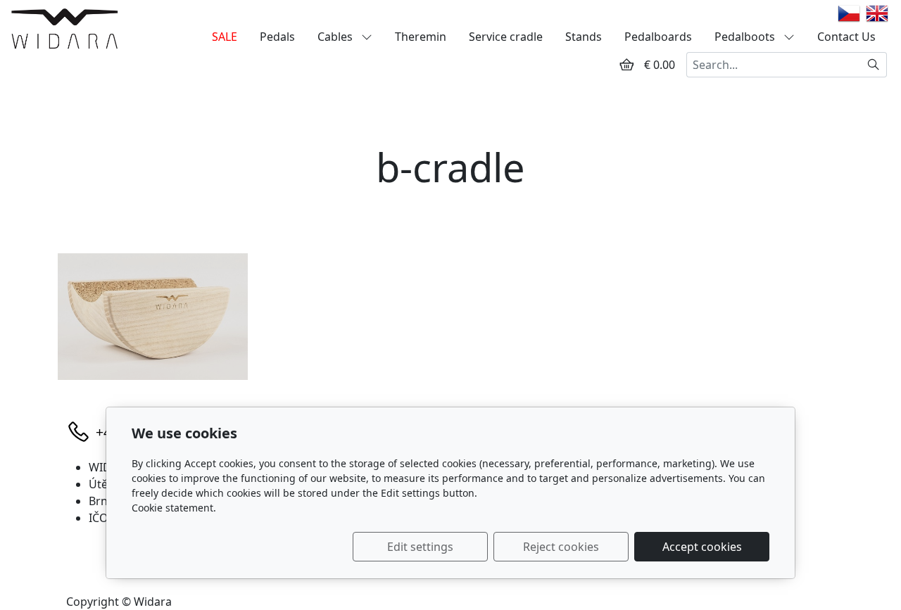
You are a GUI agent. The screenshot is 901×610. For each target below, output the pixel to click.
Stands (583, 36)
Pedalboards (658, 36)
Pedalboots (746, 36)
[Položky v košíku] (626, 65)
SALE (224, 36)
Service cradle (506, 36)
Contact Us (846, 36)
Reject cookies (561, 546)
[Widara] (64, 28)
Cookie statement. (174, 507)
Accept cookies (702, 546)
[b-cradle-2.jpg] (153, 316)
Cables (336, 36)
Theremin (420, 36)
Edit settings (420, 546)
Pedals (277, 36)
